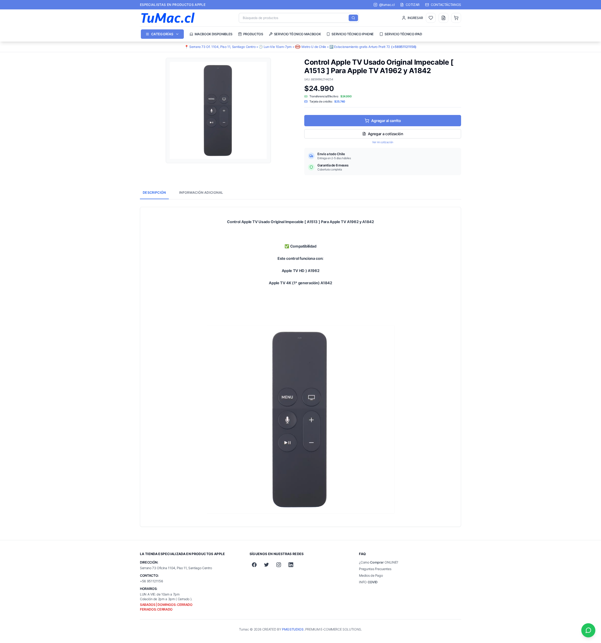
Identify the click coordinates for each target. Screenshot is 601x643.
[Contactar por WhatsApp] (588, 630)
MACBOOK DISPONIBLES (213, 34)
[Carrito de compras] (456, 18)
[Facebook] (254, 564)
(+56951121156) (403, 47)
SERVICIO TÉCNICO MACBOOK (297, 34)
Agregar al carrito (386, 120)
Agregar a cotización (385, 133)
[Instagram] (278, 564)
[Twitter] (266, 564)
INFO (368, 582)
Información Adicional (201, 192)
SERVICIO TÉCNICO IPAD (403, 34)
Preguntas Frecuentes (375, 569)
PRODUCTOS (253, 34)
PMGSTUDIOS (292, 629)
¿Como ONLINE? (378, 562)
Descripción (154, 192)
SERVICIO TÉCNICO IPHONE (352, 34)
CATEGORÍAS (162, 34)
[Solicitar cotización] (443, 18)
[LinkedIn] (291, 564)
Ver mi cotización (382, 142)
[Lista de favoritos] (431, 18)
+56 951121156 (151, 581)
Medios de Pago (371, 575)
